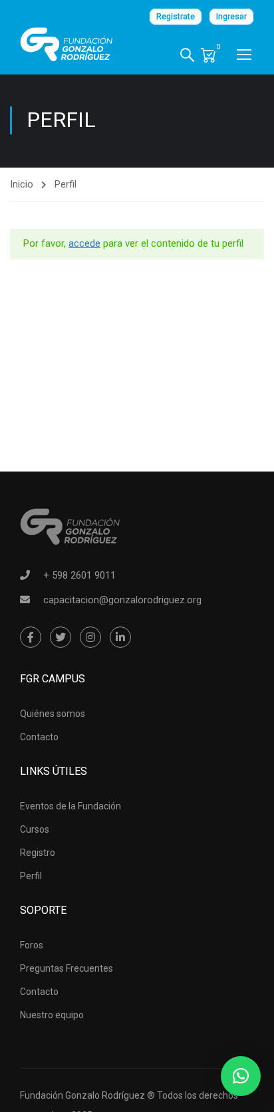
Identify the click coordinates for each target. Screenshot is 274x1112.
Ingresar (231, 16)
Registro (37, 852)
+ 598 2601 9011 (79, 575)
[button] (241, 1076)
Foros (31, 945)
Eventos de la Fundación (70, 806)
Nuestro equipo (52, 1015)
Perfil (31, 876)
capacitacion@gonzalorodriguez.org (122, 600)
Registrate (175, 16)
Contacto (39, 737)
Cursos (34, 829)
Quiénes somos (52, 713)
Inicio (21, 184)
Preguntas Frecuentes (66, 968)
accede (84, 243)
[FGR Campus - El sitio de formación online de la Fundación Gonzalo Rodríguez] (66, 44)
